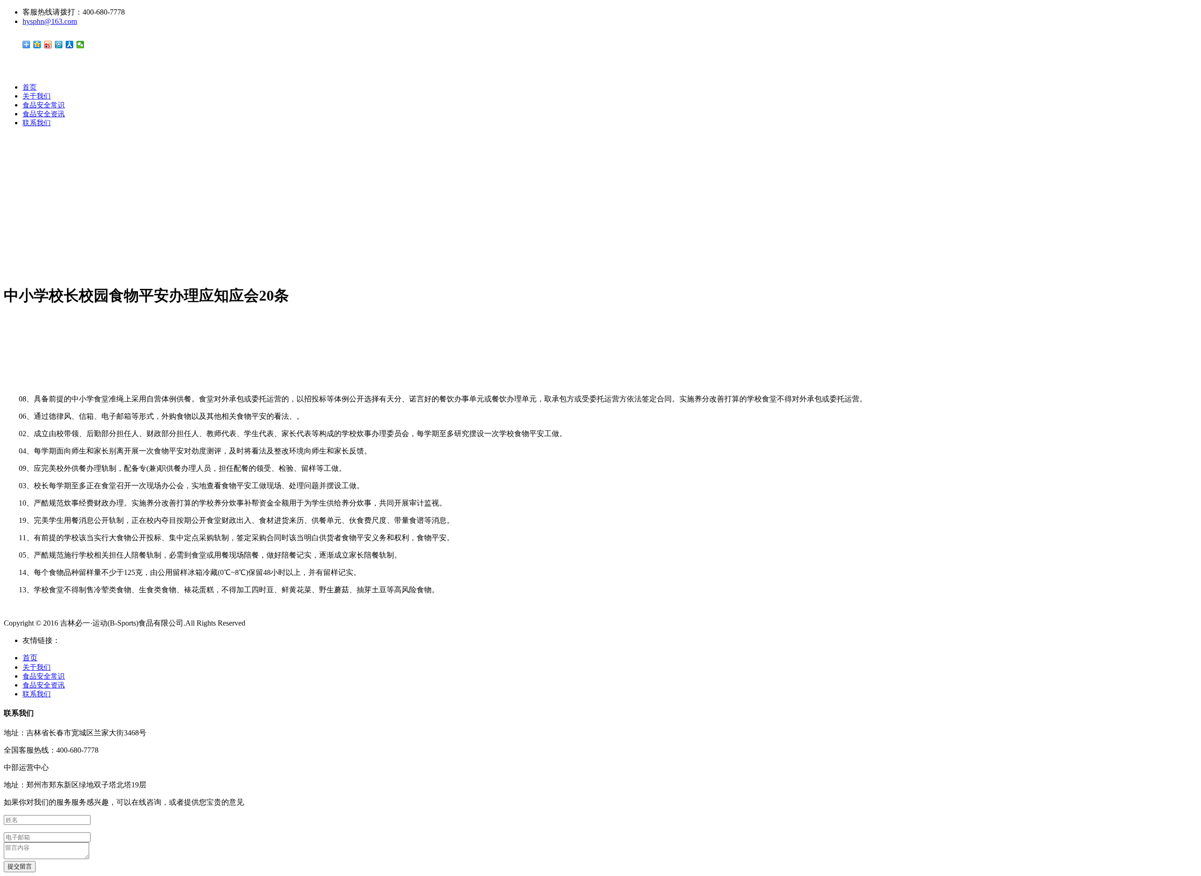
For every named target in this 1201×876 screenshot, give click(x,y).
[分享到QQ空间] (37, 44)
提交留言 (20, 866)
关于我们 (37, 96)
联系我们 (37, 123)
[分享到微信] (80, 44)
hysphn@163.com (50, 21)
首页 (30, 87)
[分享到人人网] (70, 44)
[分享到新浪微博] (48, 44)
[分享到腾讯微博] (59, 44)
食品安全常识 (44, 105)
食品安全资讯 (44, 114)
